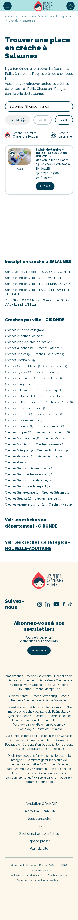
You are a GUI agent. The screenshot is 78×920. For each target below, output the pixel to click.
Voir (20, 169)
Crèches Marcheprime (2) (22, 438)
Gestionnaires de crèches (39, 834)
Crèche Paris (44, 680)
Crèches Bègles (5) (17, 354)
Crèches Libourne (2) (19, 426)
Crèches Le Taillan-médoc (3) (25, 408)
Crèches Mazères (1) (49, 444)
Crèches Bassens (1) (49, 348)
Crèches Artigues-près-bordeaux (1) (29, 342)
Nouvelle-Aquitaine (60, 16)
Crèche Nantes (19, 696)
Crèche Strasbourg (44, 696)
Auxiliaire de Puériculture (51, 711)
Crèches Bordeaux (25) (20, 360)
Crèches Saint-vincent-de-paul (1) (27, 486)
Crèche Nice (32, 700)
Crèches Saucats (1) (18, 498)
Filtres (14, 120)
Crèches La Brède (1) (48, 378)
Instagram (40, 604)
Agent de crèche (18, 716)
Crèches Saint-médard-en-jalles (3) (28, 474)
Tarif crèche (26, 680)
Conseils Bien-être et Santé (40, 744)
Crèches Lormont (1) (50, 426)
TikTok (70, 604)
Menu (7, 6)
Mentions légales (58, 875)
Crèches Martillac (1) (55, 438)
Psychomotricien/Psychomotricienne (38, 724)
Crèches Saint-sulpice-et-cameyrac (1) (30, 480)
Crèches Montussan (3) (52, 450)
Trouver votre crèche (31, 16)
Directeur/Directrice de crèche (45, 720)
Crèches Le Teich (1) (18, 414)
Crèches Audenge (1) (19, 348)
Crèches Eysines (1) (18, 372)
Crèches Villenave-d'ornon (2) (25, 504)
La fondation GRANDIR (39, 804)
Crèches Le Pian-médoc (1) (23, 402)
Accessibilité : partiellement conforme (39, 880)
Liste (64, 120)
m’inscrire (39, 650)
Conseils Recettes (53, 749)
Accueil (44, 6)
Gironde (13, 20)
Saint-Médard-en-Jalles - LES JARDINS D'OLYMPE (51, 153)
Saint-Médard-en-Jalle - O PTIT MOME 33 (33, 277)
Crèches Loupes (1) (18, 432)
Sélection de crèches (70, 6)
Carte (42, 120)
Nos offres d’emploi (50, 707)
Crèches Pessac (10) (18, 456)
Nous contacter (39, 819)
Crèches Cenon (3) (55, 366)
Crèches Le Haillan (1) (54, 396)
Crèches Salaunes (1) (56, 492)
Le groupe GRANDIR (38, 811)
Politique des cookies (39, 870)
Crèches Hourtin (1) (18, 378)
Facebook (64, 604)
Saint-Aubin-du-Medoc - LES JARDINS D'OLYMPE (38, 271)
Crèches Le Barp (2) (49, 390)
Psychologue (25, 729)
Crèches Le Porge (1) (59, 402)
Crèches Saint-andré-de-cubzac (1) (28, 468)
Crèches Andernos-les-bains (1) (26, 336)
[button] (7, 6)
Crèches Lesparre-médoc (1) (24, 420)
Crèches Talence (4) (47, 498)
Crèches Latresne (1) (18, 390)
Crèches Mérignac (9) (19, 450)
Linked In (48, 604)
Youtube (56, 604)
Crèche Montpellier (47, 689)
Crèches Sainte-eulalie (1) (22, 492)
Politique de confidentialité (25, 875)
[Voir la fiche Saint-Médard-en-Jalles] (19, 156)
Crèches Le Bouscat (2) (20, 396)
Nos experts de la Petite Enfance (36, 735)
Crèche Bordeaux (44, 684)
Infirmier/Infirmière (49, 729)
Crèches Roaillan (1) (18, 462)
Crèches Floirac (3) (47, 372)
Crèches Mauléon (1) (18, 444)
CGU (64, 865)
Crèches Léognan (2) (49, 414)
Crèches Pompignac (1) (51, 456)
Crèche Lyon (20, 684)
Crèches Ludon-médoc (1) (52, 432)
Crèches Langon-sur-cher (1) (24, 384)
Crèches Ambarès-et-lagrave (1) (26, 330)
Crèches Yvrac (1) (60, 504)
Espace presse (39, 841)
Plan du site (39, 849)
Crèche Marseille (55, 700)
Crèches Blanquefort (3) (50, 354)
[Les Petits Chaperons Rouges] (39, 580)
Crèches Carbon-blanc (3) (22, 366)
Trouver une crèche (38, 676)
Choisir (45, 186)
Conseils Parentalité (40, 740)
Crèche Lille (64, 680)
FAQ (39, 826)
